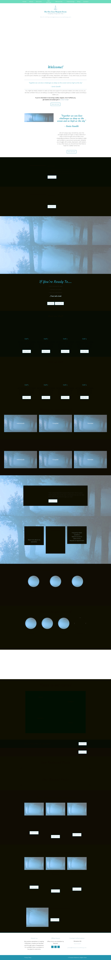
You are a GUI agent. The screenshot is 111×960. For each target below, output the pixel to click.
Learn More (55, 919)
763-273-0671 (44, 17)
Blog (78, 1)
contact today (64, 99)
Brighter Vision (83, 957)
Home (24, 1)
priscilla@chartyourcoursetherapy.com (60, 17)
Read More (52, 206)
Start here (83, 743)
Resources (58, 1)
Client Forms (77, 538)
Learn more (52, 177)
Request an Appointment (77, 540)
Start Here (82, 752)
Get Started (48, 1)
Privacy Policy (27, 957)
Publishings (71, 1)
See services (55, 104)
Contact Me (59, 303)
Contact (85, 1)
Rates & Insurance (77, 536)
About (31, 1)
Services (39, 1)
